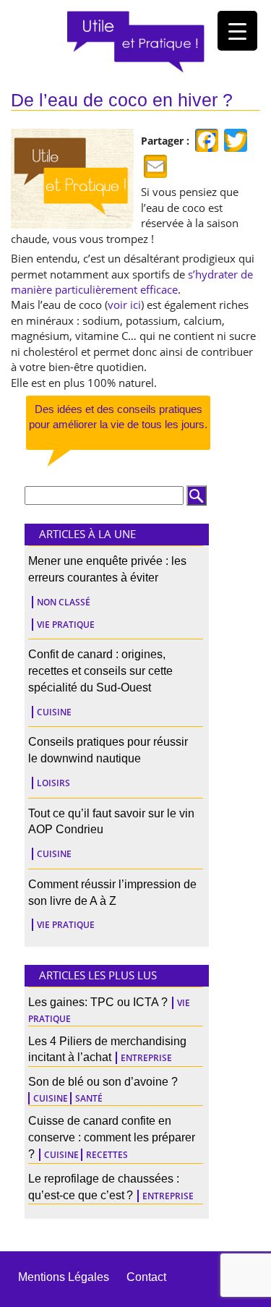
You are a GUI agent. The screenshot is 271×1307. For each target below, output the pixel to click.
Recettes (107, 1155)
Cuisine (54, 712)
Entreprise (146, 1058)
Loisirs (53, 783)
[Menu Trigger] (237, 31)
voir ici (124, 304)
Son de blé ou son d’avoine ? (103, 1082)
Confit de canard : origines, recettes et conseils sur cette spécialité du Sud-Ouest (100, 671)
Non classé (63, 602)
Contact (146, 1277)
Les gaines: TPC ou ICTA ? (98, 1002)
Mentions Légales (63, 1277)
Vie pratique (66, 624)
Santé (89, 1098)
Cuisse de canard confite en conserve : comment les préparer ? (111, 1137)
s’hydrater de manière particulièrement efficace (132, 282)
